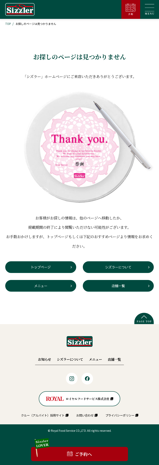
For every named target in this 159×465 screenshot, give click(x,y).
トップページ (41, 267)
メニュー (40, 285)
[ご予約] (130, 9)
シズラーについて (118, 267)
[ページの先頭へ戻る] (144, 318)
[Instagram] (72, 378)
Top (8, 24)
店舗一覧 (118, 285)
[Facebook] (87, 378)
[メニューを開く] (149, 9)
